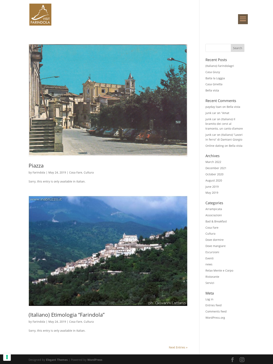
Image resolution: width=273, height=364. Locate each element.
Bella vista (212, 90)
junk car (210, 113)
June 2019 (212, 186)
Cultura (89, 172)
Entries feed (213, 305)
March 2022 (213, 162)
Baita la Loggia (215, 78)
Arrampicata (213, 209)
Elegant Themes (57, 360)
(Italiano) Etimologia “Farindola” (67, 314)
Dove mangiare (215, 246)
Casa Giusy (212, 72)
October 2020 (214, 174)
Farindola (39, 172)
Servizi (209, 283)
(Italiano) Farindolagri (219, 66)
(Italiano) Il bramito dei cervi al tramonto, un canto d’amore (224, 124)
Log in (209, 299)
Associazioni (213, 215)
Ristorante (212, 277)
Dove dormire (214, 240)
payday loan (213, 107)
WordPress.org (215, 317)
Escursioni (212, 252)
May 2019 (211, 192)
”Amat (225, 113)
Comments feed (216, 311)
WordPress (94, 360)
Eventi (209, 258)
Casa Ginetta (213, 84)
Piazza (36, 165)
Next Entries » (178, 347)
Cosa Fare (75, 172)
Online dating (214, 146)
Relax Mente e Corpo (219, 270)
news (208, 264)
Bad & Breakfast (216, 221)
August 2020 (213, 180)
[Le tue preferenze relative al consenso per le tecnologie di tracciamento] (7, 357)
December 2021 (215, 168)
